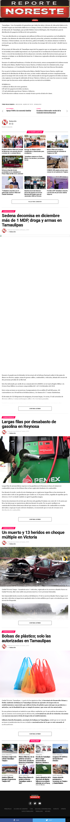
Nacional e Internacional (43, 809)
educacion (19, 104)
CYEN (31, 809)
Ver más (47, 811)
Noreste (56, 809)
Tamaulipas (38, 104)
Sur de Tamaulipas (27, 811)
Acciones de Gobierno (21, 809)
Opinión (63, 809)
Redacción (12, 121)
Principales (8, 809)
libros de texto (28, 104)
